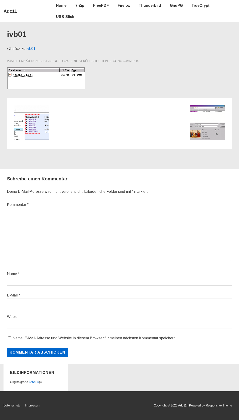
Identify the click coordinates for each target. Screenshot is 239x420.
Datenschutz (12, 405)
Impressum (32, 405)
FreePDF (101, 5)
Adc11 (10, 11)
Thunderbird (150, 5)
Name (12, 274)
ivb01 (30, 49)
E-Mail (12, 295)
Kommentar (17, 205)
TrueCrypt (200, 5)
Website (14, 317)
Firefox (124, 5)
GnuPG (176, 5)
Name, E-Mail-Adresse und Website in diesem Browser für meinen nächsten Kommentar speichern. (94, 338)
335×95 (34, 382)
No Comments (128, 61)
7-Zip (79, 5)
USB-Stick (65, 17)
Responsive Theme (219, 405)
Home (61, 5)
